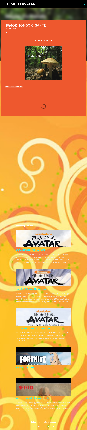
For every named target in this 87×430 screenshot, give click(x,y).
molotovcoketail (50, 427)
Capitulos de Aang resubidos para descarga (32, 289)
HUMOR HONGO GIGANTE (13, 87)
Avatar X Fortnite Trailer (25, 367)
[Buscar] (38, 4)
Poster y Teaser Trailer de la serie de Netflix (32, 398)
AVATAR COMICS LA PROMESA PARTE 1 (31, 250)
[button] (6, 33)
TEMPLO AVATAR (20, 4)
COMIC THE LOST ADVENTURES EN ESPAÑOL (33, 328)
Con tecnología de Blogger (45, 422)
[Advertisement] (43, 135)
